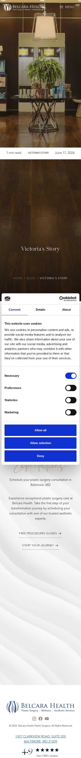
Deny (40, 456)
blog (31, 278)
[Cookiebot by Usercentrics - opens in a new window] (59, 298)
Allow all (40, 430)
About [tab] (66, 309)
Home (17, 278)
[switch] (70, 388)
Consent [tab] (14, 309)
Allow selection (40, 443)
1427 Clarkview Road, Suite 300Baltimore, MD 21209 (40, 739)
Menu (69, 7)
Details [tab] (40, 309)
